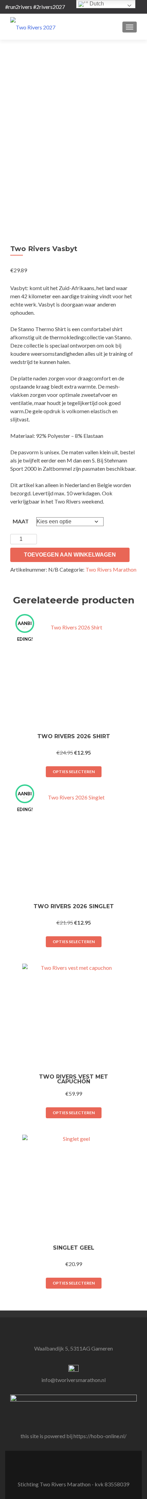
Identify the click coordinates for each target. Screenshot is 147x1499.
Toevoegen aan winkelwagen (70, 555)
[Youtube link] (77, 1467)
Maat (21, 521)
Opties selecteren (74, 771)
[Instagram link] (85, 1467)
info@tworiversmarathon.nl (73, 1380)
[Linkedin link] (69, 1467)
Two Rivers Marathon (110, 569)
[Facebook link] (61, 1467)
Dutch (96, 3)
